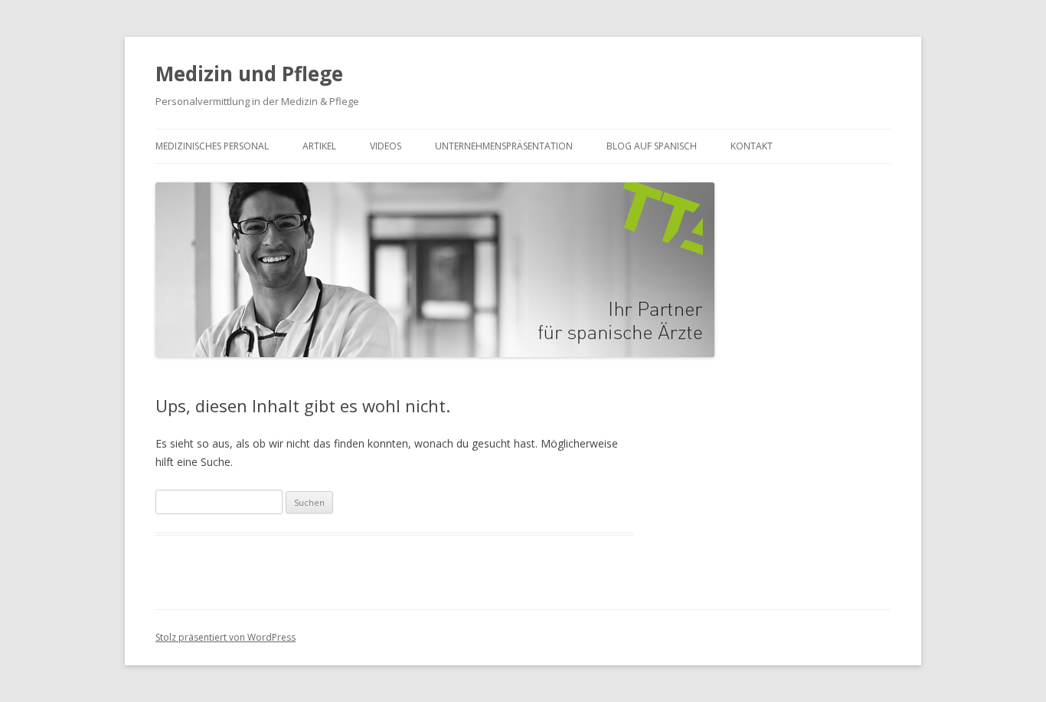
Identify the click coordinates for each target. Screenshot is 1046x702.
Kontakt (752, 146)
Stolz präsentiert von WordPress (225, 637)
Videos (385, 146)
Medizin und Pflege (249, 73)
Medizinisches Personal (212, 146)
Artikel (319, 146)
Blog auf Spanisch (651, 146)
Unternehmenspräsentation (504, 146)
